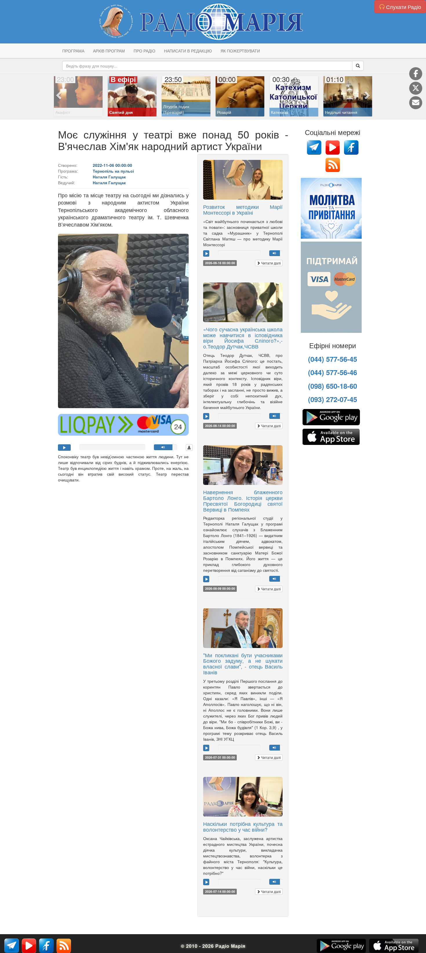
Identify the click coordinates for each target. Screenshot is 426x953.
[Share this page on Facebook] (415, 73)
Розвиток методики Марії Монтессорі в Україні (243, 209)
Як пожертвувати (240, 51)
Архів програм (109, 51)
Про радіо (144, 51)
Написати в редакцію (188, 51)
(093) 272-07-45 (332, 399)
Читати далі (270, 262)
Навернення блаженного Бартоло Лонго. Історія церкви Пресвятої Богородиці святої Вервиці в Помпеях (243, 500)
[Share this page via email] (415, 102)
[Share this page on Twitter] (415, 88)
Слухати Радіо (403, 6)
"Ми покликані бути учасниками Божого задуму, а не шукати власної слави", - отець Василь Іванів (243, 663)
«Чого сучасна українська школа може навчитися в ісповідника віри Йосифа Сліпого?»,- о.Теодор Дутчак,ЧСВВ (243, 337)
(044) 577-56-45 (332, 359)
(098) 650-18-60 (332, 386)
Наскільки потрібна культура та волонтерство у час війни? (243, 826)
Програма (73, 51)
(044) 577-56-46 (332, 372)
